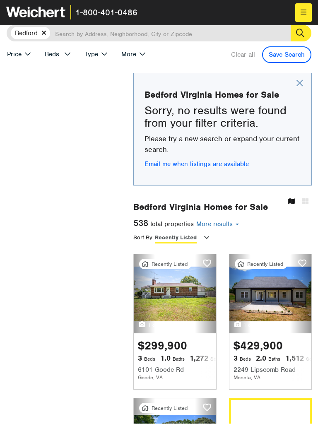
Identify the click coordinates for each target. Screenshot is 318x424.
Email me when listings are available (197, 164)
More (128, 54)
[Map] (291, 202)
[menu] (303, 12)
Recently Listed (176, 237)
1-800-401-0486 (106, 12)
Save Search (287, 55)
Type (91, 54)
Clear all (243, 55)
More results (215, 224)
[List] (305, 202)
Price (14, 54)
